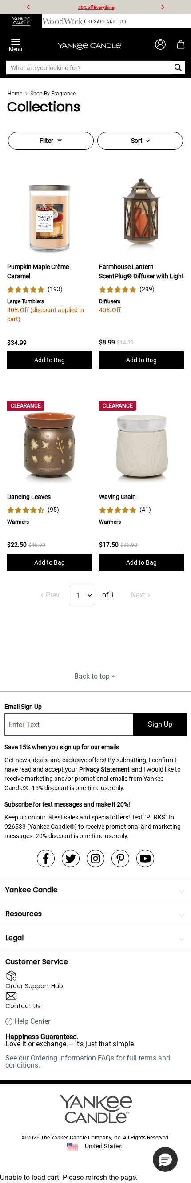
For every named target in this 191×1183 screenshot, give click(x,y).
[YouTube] (145, 858)
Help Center (32, 1021)
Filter (46, 140)
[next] (162, 7)
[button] (165, 1159)
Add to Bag (49, 360)
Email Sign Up (23, 706)
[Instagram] (95, 858)
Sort (137, 140)
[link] (35, 289)
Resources (23, 914)
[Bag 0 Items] (180, 44)
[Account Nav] (160, 44)
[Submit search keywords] (178, 67)
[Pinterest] (120, 858)
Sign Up (160, 724)
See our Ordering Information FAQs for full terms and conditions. (87, 1061)
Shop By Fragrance (53, 94)
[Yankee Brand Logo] (89, 44)
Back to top (92, 676)
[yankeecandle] (21, 21)
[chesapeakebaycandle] (105, 21)
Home (15, 94)
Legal (14, 938)
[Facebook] (46, 858)
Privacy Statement (104, 769)
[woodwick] (63, 21)
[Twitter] (71, 858)
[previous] (28, 7)
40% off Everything (96, 7)
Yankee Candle (31, 890)
